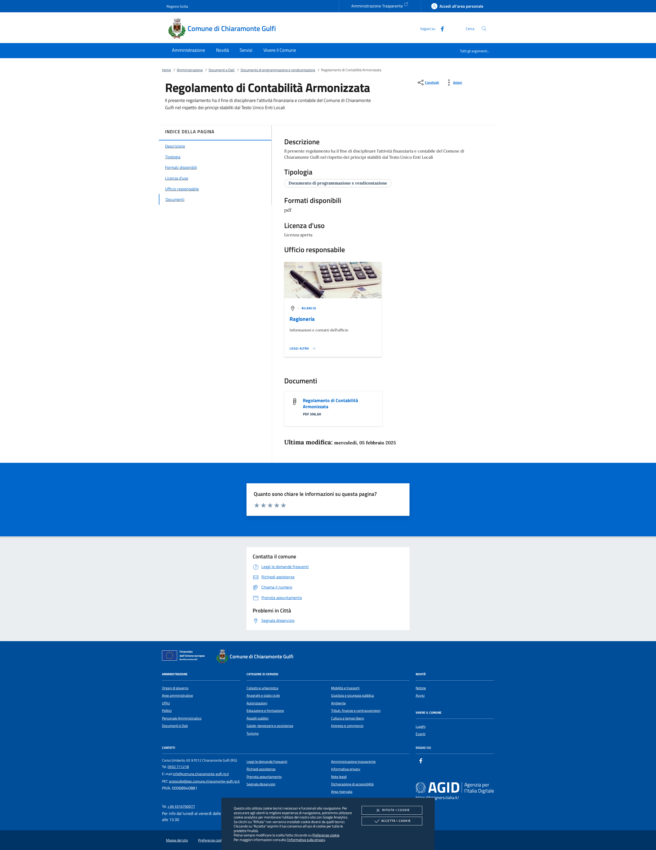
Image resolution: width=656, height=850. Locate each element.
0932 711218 (178, 767)
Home (166, 70)
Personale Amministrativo (181, 718)
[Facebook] (440, 28)
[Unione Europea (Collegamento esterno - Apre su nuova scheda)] (185, 656)
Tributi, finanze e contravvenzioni (356, 710)
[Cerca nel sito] (483, 28)
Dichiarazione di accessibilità (352, 784)
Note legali (339, 777)
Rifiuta (396, 809)
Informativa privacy (345, 769)
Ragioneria (302, 319)
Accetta (396, 820)
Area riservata (341, 791)
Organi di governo (175, 688)
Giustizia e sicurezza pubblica (352, 695)
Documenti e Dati (221, 70)
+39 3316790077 (181, 806)
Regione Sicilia (177, 6)
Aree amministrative (177, 695)
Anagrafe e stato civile (263, 695)
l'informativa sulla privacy (306, 839)
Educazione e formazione (265, 710)
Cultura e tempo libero (347, 718)
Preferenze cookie (325, 835)
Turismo (253, 733)
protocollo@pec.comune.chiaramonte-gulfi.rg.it (204, 781)
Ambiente (338, 703)
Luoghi (421, 726)
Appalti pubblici (258, 718)
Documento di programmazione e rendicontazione (278, 70)
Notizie (421, 688)
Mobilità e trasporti (345, 688)
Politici (167, 710)
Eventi (420, 734)
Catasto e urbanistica (262, 688)
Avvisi (420, 695)
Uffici (166, 703)
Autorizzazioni (257, 703)
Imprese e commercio (347, 726)
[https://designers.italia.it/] (455, 787)
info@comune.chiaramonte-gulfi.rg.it (201, 774)
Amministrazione (190, 70)
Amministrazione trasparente (353, 761)
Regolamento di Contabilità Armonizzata (330, 403)
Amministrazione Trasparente (377, 6)
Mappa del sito (177, 840)
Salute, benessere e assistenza (270, 726)
